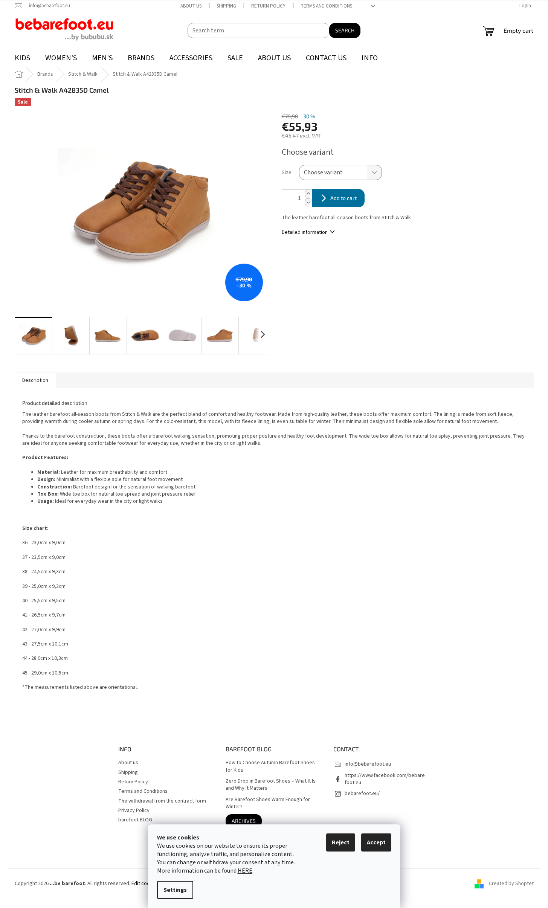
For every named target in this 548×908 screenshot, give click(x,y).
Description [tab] (35, 380)
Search (344, 30)
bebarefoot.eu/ (362, 793)
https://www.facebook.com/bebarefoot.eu (385, 779)
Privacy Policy (134, 810)
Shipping (226, 6)
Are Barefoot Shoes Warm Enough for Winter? (268, 803)
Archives (244, 821)
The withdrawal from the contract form (162, 801)
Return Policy (268, 6)
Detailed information (305, 232)
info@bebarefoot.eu (368, 764)
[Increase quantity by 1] (308, 193)
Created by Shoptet (511, 883)
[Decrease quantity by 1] (308, 202)
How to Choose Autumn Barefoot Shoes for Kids (270, 766)
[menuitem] (22, 58)
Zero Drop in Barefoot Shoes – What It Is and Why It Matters (271, 785)
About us (190, 6)
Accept (376, 842)
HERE (245, 871)
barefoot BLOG (135, 820)
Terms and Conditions (326, 6)
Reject (341, 842)
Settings (175, 890)
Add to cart (343, 198)
